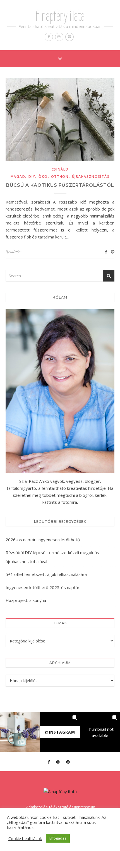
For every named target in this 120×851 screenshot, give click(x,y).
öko (43, 176)
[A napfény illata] (60, 791)
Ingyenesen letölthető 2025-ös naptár (43, 587)
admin (15, 251)
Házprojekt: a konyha (26, 600)
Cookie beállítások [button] (25, 838)
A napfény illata (60, 16)
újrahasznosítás (91, 176)
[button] (20, 732)
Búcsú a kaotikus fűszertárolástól (60, 185)
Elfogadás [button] (57, 838)
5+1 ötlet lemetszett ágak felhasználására (46, 574)
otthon (60, 176)
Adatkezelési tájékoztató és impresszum (60, 806)
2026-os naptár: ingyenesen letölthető (43, 539)
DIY (31, 176)
